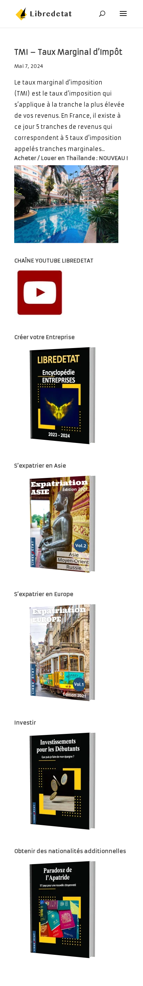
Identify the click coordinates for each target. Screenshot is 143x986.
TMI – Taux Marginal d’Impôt (68, 52)
